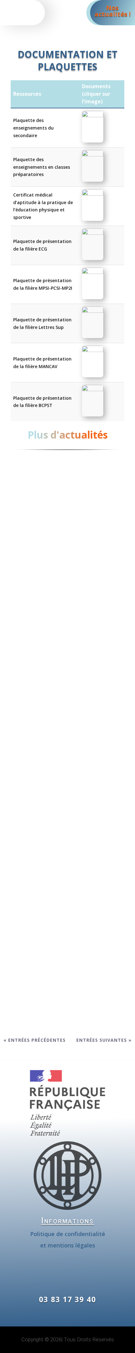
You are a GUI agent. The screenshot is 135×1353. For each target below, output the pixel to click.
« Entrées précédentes (34, 1040)
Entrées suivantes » (104, 1040)
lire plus (67, 627)
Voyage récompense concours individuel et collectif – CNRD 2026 (64, 940)
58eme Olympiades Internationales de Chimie (67, 559)
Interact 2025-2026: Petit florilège (63, 750)
